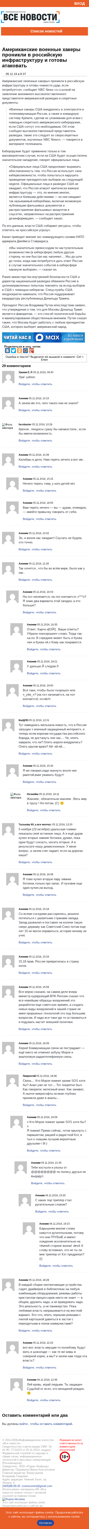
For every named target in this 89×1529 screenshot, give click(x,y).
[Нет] (84, 1518)
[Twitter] (13, 350)
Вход (79, 3)
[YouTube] (11, 3)
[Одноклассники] (19, 350)
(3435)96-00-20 (11, 1486)
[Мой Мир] (25, 350)
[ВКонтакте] (7, 350)
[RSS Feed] (4, 3)
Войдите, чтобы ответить (35, 384)
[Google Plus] (31, 350)
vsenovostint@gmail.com (37, 1486)
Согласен (45, 1522)
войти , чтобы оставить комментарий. (46, 1424)
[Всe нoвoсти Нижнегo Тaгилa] (30, 26)
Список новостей (46, 31)
